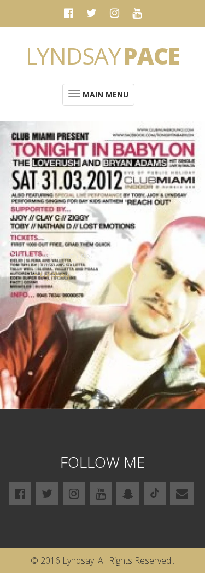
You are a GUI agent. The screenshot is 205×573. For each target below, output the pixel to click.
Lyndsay (103, 55)
